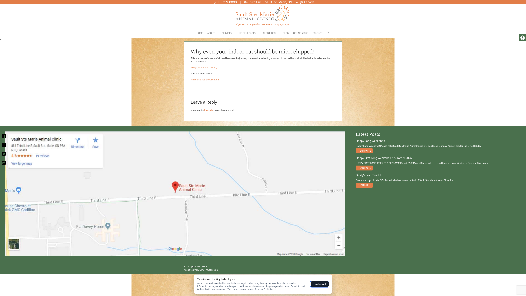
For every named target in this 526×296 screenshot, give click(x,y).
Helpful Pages (247, 33)
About (211, 33)
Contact (317, 33)
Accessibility (201, 266)
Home (200, 33)
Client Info (269, 33)
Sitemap (188, 266)
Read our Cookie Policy (265, 289)
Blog (286, 33)
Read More (364, 151)
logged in (209, 110)
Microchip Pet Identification (205, 79)
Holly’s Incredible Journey (204, 67)
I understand (320, 284)
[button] (328, 33)
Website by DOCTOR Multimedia (201, 270)
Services (227, 33)
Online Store (300, 33)
